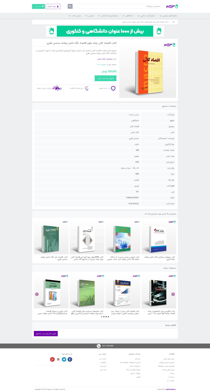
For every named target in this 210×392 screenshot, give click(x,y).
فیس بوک (70, 359)
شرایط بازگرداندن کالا (133, 370)
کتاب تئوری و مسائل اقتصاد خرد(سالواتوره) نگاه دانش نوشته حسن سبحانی (52, 312)
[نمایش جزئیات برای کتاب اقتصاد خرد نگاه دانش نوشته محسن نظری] (51, 237)
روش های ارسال (169, 359)
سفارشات (103, 362)
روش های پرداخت (168, 370)
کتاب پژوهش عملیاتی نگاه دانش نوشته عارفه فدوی (159, 258)
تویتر (64, 359)
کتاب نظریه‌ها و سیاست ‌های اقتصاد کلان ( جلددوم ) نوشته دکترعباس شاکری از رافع (87, 312)
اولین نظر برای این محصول (46, 333)
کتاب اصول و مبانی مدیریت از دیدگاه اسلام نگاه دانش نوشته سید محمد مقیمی (123, 258)
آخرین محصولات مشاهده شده (130, 362)
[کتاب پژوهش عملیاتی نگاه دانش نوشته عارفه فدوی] (158, 237)
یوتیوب (58, 359)
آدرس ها (103, 366)
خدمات (172, 373)
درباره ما (171, 377)
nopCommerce (170, 389)
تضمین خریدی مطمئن (166, 362)
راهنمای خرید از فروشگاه (166, 366)
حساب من (102, 359)
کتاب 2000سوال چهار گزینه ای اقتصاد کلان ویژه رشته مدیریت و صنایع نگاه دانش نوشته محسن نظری (87, 258)
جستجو (137, 359)
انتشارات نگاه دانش (104, 59)
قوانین (138, 377)
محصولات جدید (135, 366)
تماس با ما (170, 381)
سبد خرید (103, 370)
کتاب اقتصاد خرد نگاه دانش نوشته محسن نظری (54, 258)
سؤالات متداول (135, 373)
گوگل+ (52, 359)
